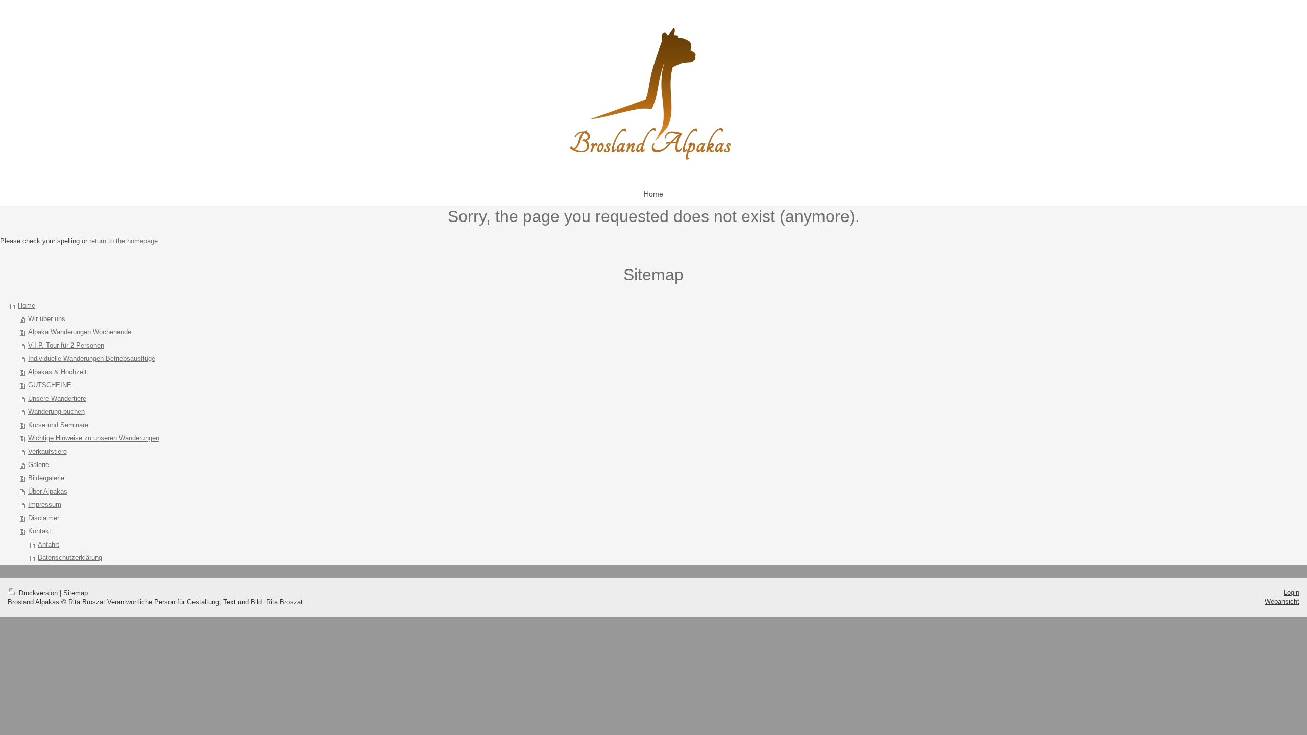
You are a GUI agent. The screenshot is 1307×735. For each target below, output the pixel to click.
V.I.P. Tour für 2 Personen (66, 345)
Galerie (38, 465)
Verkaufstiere (47, 451)
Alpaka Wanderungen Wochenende (79, 332)
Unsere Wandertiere (57, 398)
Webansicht (1282, 601)
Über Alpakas (47, 491)
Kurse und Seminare (58, 425)
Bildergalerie (46, 478)
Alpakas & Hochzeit (57, 372)
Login (1291, 592)
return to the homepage (123, 241)
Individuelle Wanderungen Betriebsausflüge (91, 358)
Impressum (44, 504)
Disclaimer (43, 518)
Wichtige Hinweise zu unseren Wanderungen (93, 438)
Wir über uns (46, 319)
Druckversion (38, 593)
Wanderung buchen (56, 411)
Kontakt (39, 531)
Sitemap (75, 593)
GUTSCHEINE (49, 385)
